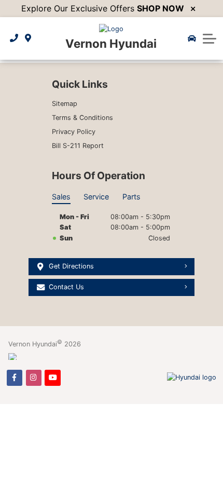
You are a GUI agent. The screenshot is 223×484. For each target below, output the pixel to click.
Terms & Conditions (82, 118)
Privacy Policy (73, 132)
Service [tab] (96, 196)
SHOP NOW (160, 8)
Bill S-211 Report (78, 146)
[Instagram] (33, 377)
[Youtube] (52, 377)
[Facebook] (14, 377)
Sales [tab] (61, 196)
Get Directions (71, 266)
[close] (193, 9)
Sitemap (64, 103)
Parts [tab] (131, 196)
